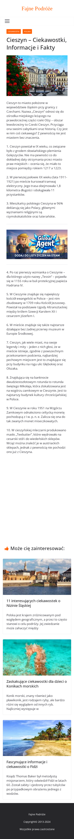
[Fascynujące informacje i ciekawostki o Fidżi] (37, 722)
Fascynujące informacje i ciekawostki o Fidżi (26, 764)
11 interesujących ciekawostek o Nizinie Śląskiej (33, 603)
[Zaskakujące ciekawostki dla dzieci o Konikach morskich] (37, 641)
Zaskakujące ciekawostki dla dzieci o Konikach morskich (36, 684)
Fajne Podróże (37, 8)
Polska (27, 31)
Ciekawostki (13, 31)
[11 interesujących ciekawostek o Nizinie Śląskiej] (37, 561)
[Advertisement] (37, 496)
